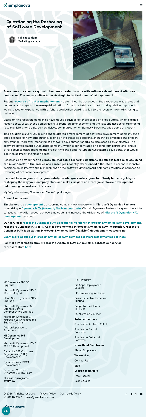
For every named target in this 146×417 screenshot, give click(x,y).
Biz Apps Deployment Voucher (87, 286)
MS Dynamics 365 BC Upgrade (16, 284)
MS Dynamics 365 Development (14, 337)
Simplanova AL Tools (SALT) (91, 324)
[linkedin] (131, 394)
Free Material (82, 376)
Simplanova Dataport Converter (87, 339)
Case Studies (82, 381)
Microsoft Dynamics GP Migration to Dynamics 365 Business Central (20, 319)
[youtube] (141, 394)
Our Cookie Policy (70, 393)
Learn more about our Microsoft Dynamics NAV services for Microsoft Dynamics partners (65, 236)
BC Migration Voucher (87, 314)
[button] (139, 5)
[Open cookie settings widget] (6, 411)
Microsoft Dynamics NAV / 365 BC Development (20, 345)
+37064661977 (13, 397)
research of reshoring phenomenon (38, 101)
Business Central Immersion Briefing (90, 300)
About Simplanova (85, 350)
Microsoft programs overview (16, 379)
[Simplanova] (17, 5)
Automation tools (85, 319)
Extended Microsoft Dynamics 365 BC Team (18, 372)
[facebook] (126, 394)
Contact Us (81, 360)
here (28, 247)
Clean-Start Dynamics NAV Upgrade (20, 300)
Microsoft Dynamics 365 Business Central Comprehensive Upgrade (18, 309)
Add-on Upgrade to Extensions (15, 329)
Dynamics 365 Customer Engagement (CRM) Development (18, 354)
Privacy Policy (48, 393)
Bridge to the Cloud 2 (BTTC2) (87, 308)
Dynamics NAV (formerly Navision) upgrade (51, 208)
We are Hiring (82, 355)
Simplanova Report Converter (85, 331)
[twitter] (136, 394)
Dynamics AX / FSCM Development (16, 364)
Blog (77, 365)
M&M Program (82, 280)
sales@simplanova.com (40, 397)
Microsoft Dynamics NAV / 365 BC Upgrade (20, 292)
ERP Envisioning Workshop (90, 293)
